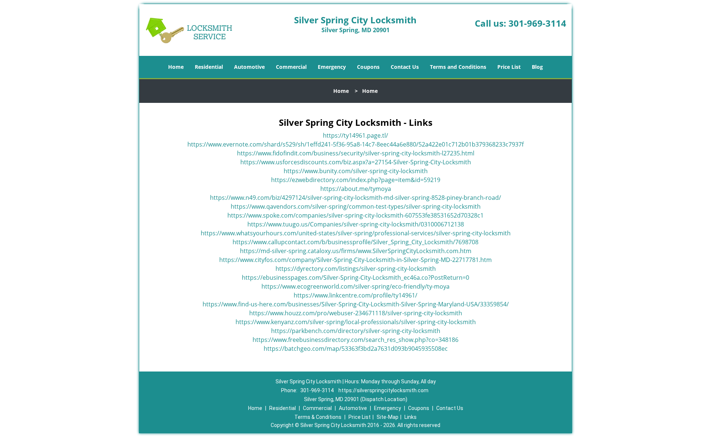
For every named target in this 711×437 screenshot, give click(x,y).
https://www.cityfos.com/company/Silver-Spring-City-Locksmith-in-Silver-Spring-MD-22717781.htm (355, 260)
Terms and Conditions (458, 66)
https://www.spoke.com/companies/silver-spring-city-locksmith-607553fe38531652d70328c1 (355, 215)
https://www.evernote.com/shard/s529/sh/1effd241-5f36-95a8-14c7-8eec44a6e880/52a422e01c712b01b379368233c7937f (355, 144)
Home (176, 66)
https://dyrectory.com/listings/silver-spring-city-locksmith (356, 269)
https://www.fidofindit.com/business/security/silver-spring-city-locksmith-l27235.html (355, 153)
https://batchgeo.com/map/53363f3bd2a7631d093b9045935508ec (356, 348)
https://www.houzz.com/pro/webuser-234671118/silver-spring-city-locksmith (355, 313)
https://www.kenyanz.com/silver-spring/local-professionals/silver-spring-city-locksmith (356, 322)
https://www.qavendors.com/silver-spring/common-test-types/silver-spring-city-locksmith (356, 206)
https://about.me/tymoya (355, 189)
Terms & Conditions (317, 417)
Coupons (368, 66)
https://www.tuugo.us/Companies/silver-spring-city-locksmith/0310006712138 (355, 224)
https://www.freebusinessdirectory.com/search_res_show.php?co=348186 (355, 340)
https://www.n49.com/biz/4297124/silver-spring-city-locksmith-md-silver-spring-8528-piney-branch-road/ (355, 198)
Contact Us (405, 66)
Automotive (249, 66)
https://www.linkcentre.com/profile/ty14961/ (355, 295)
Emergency (332, 66)
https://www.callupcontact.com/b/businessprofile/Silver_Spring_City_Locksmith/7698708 (355, 242)
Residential (209, 66)
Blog (537, 66)
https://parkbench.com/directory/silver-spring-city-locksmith (355, 331)
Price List (509, 66)
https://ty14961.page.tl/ (355, 135)
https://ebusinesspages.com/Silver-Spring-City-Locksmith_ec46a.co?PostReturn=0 (355, 277)
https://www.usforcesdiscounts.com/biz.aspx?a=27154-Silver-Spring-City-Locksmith (355, 162)
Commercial (291, 66)
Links (410, 417)
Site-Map (387, 417)
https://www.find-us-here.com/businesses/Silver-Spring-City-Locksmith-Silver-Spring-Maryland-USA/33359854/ (356, 304)
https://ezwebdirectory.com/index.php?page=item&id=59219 (355, 180)
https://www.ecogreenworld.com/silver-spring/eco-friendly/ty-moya (355, 286)
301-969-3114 (537, 23)
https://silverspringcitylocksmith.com (383, 390)
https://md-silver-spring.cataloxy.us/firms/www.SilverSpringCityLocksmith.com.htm (355, 251)
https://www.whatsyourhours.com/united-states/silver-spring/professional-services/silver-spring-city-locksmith (356, 233)
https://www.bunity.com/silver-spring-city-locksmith (356, 171)
